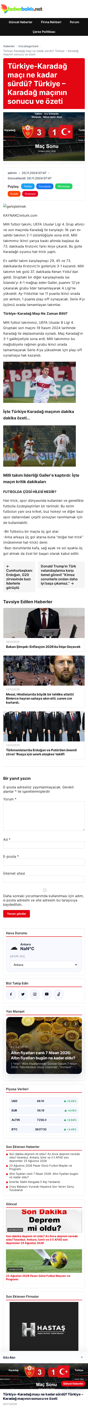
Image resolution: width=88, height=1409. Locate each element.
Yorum (9, 799)
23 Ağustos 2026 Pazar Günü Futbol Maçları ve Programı (40, 1167)
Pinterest (30, 193)
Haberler (9, 46)
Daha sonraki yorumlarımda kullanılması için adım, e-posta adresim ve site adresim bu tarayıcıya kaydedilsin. (43, 900)
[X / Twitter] (23, 994)
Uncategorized (28, 46)
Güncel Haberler (20, 22)
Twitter (28, 186)
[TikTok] (59, 994)
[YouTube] (47, 994)
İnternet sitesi (14, 873)
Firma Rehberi (51, 22)
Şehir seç (17, 956)
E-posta (11, 856)
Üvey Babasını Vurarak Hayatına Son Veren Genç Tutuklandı (41, 1188)
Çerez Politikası (44, 31)
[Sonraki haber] (75, 1024)
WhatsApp (64, 186)
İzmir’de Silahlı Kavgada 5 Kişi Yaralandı (34, 1182)
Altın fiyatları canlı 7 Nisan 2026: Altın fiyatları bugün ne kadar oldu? (43, 1175)
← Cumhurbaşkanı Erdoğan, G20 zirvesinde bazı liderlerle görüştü (19, 577)
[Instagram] (35, 994)
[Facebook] (11, 994)
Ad (6, 839)
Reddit (14, 193)
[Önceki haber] (66, 1024)
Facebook (45, 186)
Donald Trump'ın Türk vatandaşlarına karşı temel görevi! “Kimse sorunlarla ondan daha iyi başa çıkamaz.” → (59, 574)
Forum (74, 22)
